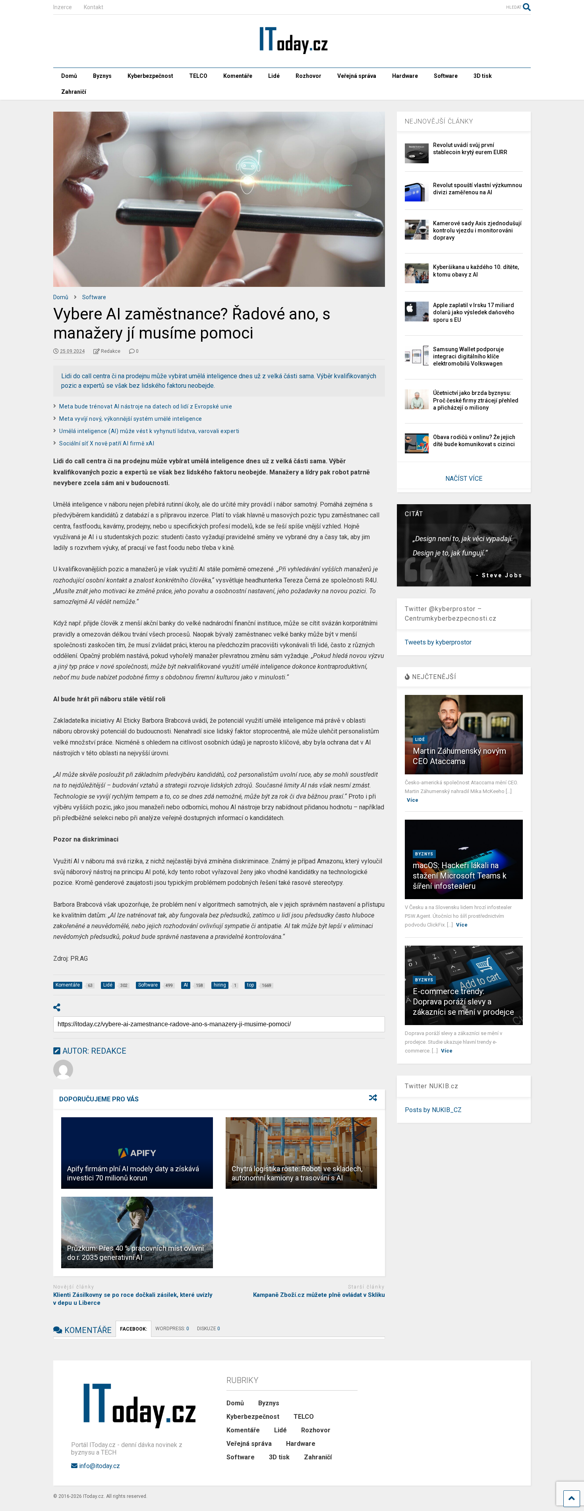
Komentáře (237, 76)
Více (412, 800)
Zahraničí (73, 92)
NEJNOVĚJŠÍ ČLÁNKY (439, 121)
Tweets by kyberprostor (438, 642)
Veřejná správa (356, 76)
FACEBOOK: (133, 1329)
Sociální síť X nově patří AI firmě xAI (106, 443)
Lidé (274, 76)
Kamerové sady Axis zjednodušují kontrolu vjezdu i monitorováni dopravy (477, 230)
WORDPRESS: (172, 1328)
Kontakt (93, 7)
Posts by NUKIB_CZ (433, 1110)
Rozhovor (308, 76)
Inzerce (62, 7)
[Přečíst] (137, 1153)
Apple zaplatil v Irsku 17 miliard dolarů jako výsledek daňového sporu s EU (473, 312)
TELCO (198, 76)
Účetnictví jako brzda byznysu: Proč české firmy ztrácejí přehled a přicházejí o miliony (475, 400)
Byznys (102, 76)
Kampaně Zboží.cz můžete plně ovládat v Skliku (319, 1294)
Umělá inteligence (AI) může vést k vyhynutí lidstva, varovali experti (149, 431)
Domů (69, 76)
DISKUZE (208, 1328)
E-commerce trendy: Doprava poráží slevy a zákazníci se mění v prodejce (463, 1002)
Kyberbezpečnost (150, 76)
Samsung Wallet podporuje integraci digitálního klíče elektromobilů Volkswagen (468, 356)
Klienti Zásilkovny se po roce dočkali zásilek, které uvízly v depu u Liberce (133, 1298)
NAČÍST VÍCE (463, 478)
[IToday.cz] (292, 54)
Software (446, 76)
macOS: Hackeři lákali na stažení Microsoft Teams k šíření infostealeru (460, 876)
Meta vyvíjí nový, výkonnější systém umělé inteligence (130, 419)
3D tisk (483, 76)
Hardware (405, 76)
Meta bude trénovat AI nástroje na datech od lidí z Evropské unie (145, 406)
